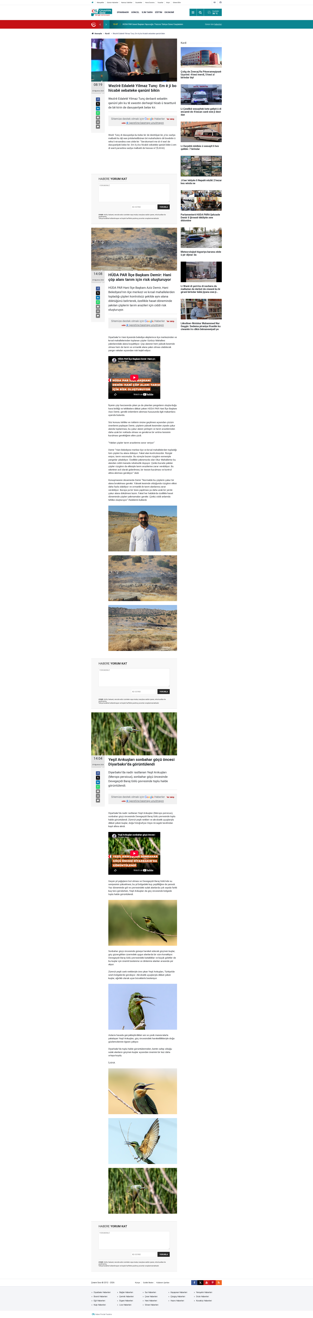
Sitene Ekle (177, 2)
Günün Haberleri (112, 2)
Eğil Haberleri (99, 1301)
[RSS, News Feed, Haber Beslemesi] (219, 1282)
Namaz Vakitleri (126, 2)
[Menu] (193, 12)
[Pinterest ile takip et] (213, 1282)
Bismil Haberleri (100, 1296)
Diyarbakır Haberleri (102, 1292)
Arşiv (168, 2)
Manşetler (100, 2)
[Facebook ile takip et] (194, 1282)
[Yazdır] (98, 122)
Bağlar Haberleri (126, 1292)
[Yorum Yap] (98, 127)
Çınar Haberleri (151, 1296)
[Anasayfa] (92, 2)
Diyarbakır (123, 12)
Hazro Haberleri (177, 1301)
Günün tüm (213, 24)
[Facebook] (98, 99)
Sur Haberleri (150, 1292)
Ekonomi (169, 12)
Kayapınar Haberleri (179, 1292)
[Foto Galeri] (220, 2)
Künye (137, 1283)
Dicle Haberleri (202, 1296)
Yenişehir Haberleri (204, 1292)
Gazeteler (138, 2)
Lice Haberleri (125, 1305)
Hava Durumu (150, 2)
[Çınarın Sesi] (101, 12)
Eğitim (158, 12)
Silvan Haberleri (151, 1305)
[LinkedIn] (98, 108)
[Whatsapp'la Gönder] (98, 113)
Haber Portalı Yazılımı (103, 1314)
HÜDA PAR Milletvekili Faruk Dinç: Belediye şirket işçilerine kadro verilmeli (154, 24)
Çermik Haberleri (126, 1296)
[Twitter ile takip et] (200, 1282)
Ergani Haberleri (126, 1301)
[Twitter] (98, 104)
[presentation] (100, 24)
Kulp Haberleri (100, 1305)
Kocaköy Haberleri (204, 1301)
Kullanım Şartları (162, 1283)
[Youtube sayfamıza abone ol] (206, 1282)
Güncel (135, 12)
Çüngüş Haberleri (178, 1296)
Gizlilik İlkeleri (148, 1283)
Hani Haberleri (151, 1301)
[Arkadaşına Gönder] (98, 117)
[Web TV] (214, 2)
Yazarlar (160, 2)
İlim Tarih (147, 12)
